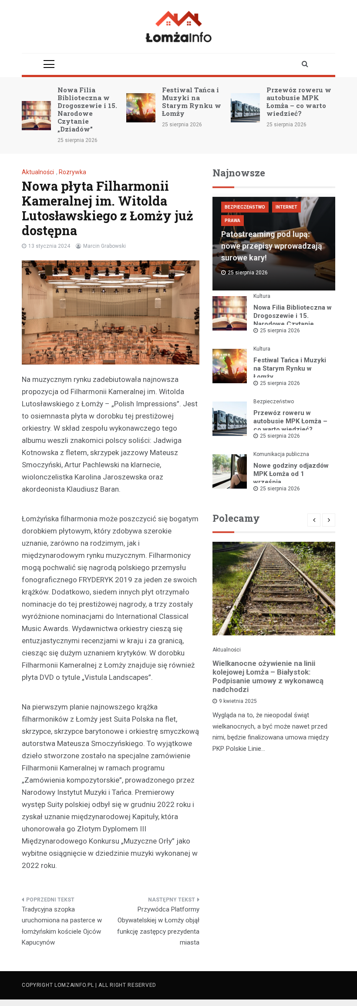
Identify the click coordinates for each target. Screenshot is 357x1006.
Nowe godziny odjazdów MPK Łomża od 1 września (291, 474)
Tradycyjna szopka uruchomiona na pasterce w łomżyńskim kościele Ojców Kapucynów (62, 926)
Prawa (232, 220)
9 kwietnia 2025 (238, 701)
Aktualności (38, 172)
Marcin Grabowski (104, 246)
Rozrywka (72, 172)
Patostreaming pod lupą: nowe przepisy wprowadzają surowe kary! (271, 246)
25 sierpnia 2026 (280, 330)
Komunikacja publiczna (281, 454)
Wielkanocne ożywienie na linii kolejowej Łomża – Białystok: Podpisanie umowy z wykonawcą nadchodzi (267, 676)
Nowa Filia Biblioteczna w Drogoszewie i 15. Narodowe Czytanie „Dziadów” (87, 109)
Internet (286, 207)
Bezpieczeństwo (245, 207)
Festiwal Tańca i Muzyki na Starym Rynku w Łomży (191, 101)
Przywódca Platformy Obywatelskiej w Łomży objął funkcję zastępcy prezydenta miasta (158, 926)
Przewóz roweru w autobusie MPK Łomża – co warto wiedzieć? (298, 101)
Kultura (261, 296)
